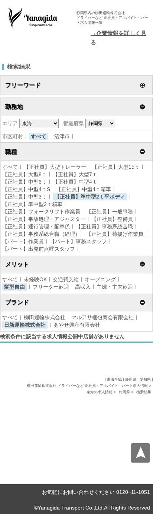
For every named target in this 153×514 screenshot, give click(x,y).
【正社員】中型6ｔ (24, 182)
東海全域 (114, 379)
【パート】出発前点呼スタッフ (38, 249)
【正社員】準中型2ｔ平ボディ (90, 197)
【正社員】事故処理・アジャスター (43, 219)
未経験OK (35, 279)
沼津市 (62, 136)
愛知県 (145, 379)
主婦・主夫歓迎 (115, 287)
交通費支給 (66, 279)
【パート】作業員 (23, 241)
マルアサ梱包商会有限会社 (102, 317)
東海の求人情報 (100, 392)
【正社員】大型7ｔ (75, 174)
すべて (38, 136)
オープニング (100, 279)
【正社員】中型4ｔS (26, 189)
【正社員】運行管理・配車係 (36, 226)
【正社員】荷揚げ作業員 (114, 234)
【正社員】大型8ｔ (24, 174)
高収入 (83, 287)
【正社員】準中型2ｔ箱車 (32, 204)
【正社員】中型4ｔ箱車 (83, 189)
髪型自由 (14, 287)
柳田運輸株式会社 (44, 317)
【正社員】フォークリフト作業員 (41, 212)
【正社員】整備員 (112, 219)
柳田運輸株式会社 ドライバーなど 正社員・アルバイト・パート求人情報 (88, 386)
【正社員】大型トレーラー (55, 167)
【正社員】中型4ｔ (75, 182)
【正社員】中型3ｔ (24, 197)
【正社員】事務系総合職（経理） (41, 234)
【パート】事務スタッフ (78, 241)
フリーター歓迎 (51, 287)
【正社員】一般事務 (109, 212)
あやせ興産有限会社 (76, 325)
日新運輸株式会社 (25, 325)
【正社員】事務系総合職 (104, 226)
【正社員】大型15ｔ (116, 167)
